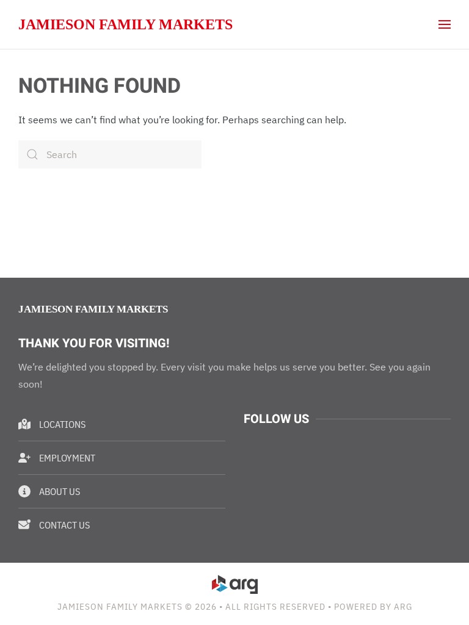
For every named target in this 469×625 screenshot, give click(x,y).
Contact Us (64, 525)
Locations (62, 424)
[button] (444, 24)
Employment (67, 458)
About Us (59, 491)
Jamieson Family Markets (125, 24)
